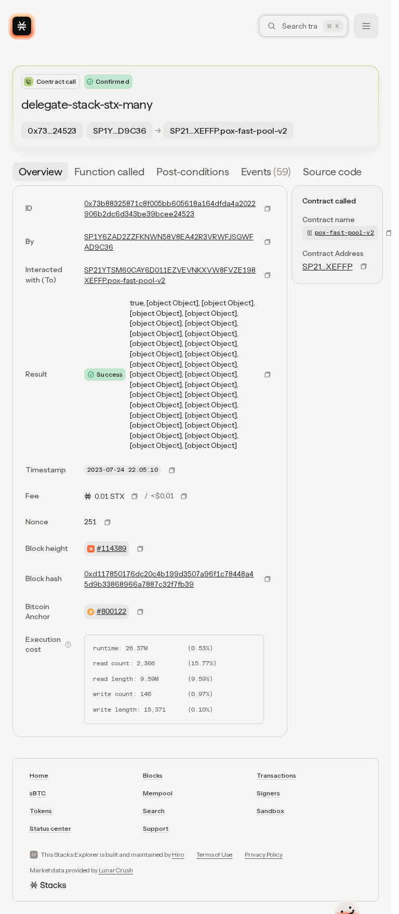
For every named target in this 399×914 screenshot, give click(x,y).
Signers (268, 793)
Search (154, 811)
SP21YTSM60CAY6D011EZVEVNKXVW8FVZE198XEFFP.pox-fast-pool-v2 (170, 275)
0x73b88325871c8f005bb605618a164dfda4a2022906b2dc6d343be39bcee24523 (170, 208)
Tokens (41, 811)
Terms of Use (214, 854)
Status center (50, 828)
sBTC (38, 793)
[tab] (40, 171)
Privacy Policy (264, 854)
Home (39, 775)
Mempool (157, 793)
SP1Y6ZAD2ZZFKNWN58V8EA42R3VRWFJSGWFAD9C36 (169, 242)
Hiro (178, 854)
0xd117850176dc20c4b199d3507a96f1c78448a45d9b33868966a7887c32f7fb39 (169, 579)
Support (155, 828)
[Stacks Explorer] (21, 26)
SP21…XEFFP (327, 266)
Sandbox (270, 811)
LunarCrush (116, 870)
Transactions (276, 775)
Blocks (153, 775)
